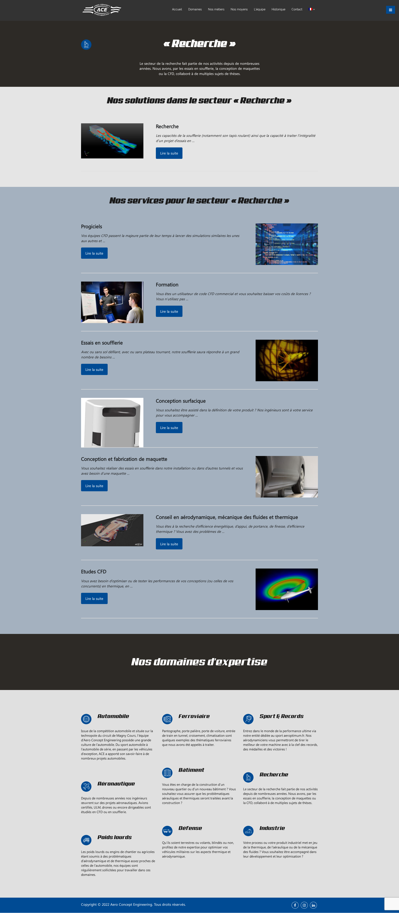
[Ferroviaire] (199, 726)
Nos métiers (216, 9)
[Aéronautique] (118, 793)
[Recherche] (280, 784)
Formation (167, 284)
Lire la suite (169, 153)
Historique (278, 9)
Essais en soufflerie (102, 342)
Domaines (195, 9)
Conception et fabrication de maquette (124, 458)
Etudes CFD (93, 571)
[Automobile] (118, 726)
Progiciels (91, 226)
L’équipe (259, 9)
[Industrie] (280, 838)
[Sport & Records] (280, 726)
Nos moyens (239, 9)
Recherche (167, 126)
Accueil (177, 9)
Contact (297, 9)
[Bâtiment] (199, 779)
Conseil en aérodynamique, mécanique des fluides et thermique (227, 516)
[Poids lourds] (118, 847)
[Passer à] (311, 9)
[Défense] (199, 838)
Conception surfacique (181, 400)
